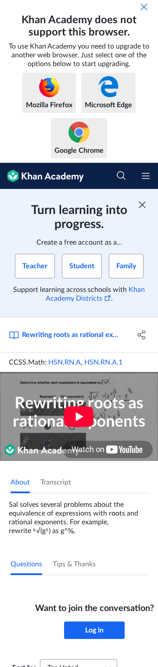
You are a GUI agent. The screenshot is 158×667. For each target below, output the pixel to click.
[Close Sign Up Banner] (142, 205)
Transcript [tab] (55, 482)
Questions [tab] (26, 564)
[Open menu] (145, 176)
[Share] (141, 335)
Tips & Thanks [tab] (74, 564)
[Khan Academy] (42, 176)
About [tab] (20, 482)
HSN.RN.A (64, 362)
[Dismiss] (144, 7)
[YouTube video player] (79, 416)
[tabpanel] (79, 514)
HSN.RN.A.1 (103, 362)
